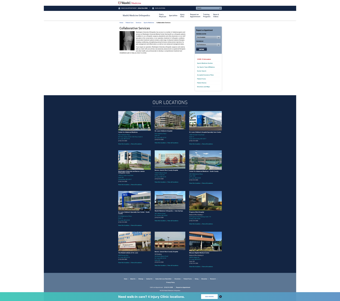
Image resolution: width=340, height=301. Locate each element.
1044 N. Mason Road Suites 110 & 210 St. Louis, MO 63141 (161, 175)
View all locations (136, 144)
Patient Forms (201, 79)
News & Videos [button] (216, 16)
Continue (201, 49)
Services (138, 22)
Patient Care (129, 22)
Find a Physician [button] (162, 16)
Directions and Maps (203, 87)
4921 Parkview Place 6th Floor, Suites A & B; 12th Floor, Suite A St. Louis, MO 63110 (130, 137)
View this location (123, 144)
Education (204, 279)
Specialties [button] (173, 16)
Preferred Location (201, 34)
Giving (196, 279)
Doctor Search (201, 71)
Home (121, 22)
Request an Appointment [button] (195, 16)
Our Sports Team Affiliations (206, 67)
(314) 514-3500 (122, 141)
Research (213, 279)
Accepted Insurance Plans (205, 75)
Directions (178, 279)
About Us (132, 279)
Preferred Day (199, 41)
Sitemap (140, 279)
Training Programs (206, 16)
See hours (209, 297)
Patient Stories (201, 83)
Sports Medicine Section (205, 63)
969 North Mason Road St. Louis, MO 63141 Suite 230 (161, 258)
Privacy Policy (170, 282)
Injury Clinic (182, 16)
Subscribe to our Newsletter (163, 279)
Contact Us (149, 279)
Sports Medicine (149, 22)
